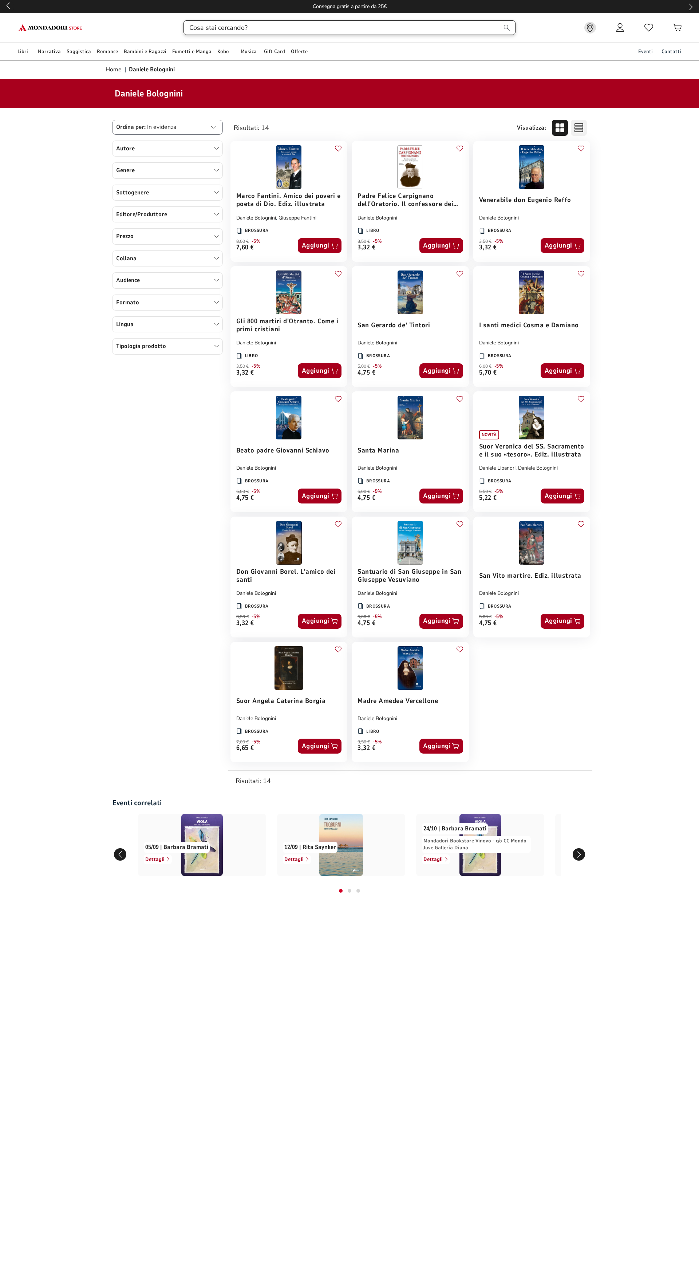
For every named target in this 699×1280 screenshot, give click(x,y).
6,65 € (245, 748)
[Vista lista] (579, 128)
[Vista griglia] (560, 128)
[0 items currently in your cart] (677, 27)
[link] (590, 27)
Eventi (645, 51)
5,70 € (488, 373)
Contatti (671, 51)
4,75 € (366, 373)
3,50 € (364, 241)
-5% (256, 241)
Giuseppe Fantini (297, 217)
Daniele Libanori (497, 468)
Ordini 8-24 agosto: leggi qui (349, 6)
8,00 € (242, 241)
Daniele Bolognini (256, 217)
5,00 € (364, 366)
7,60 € (245, 248)
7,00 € (242, 742)
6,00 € (485, 366)
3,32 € (366, 248)
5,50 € (485, 491)
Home (114, 70)
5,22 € (488, 498)
